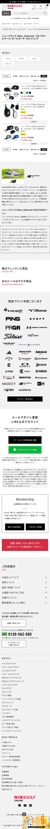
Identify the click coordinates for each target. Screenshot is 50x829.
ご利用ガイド (7, 742)
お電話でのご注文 (9, 746)
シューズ (17, 201)
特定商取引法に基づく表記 (12, 782)
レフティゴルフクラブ (9, 685)
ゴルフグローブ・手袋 (10, 709)
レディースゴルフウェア (10, 667)
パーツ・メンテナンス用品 (11, 699)
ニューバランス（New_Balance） (39, 29)
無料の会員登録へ (15, 527)
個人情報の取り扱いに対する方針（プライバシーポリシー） (24, 786)
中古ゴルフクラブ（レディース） (13, 681)
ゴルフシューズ (7, 702)
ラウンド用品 (7, 695)
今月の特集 (10, 815)
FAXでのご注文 (7, 749)
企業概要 (5, 775)
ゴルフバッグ (6, 692)
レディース (8, 64)
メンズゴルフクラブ (9, 670)
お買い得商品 (19, 815)
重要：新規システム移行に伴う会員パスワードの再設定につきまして (25, 545)
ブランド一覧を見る (25, 399)
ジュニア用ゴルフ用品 (10, 727)
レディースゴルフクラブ (10, 674)
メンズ (34, 58)
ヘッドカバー (7, 713)
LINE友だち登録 (35, 527)
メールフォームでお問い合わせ (14, 643)
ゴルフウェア (28, 24)
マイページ (6, 753)
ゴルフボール (17, 24)
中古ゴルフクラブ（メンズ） (12, 677)
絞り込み (6, 13)
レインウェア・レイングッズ (11, 731)
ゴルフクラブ (6, 24)
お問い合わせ (7, 789)
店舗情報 (5, 771)
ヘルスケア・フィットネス (11, 720)
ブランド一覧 (39, 815)
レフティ (21, 58)
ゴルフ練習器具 (8, 716)
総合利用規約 (7, 778)
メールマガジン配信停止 (11, 760)
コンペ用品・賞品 (8, 723)
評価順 (15, 76)
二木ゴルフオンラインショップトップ (14, 29)
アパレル (32, 201)
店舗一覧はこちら (14, 623)
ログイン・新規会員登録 (11, 756)
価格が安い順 (24, 76)
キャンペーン (30, 815)
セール (37, 24)
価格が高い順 (35, 76)
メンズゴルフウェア (9, 663)
